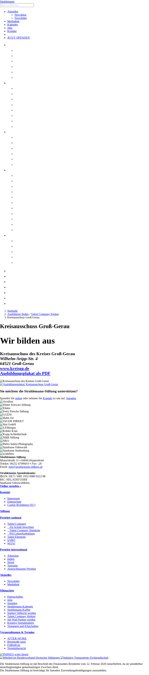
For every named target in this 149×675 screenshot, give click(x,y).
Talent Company (28, 93)
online (18, 398)
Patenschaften (15, 596)
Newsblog (20, 14)
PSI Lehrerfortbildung (33, 110)
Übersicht (24, 88)
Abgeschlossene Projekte (21, 568)
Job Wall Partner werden (21, 619)
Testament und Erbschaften (22, 626)
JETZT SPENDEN (18, 37)
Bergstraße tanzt (28, 251)
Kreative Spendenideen (20, 622)
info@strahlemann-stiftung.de (26, 466)
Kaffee (16, 298)
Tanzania (12, 565)
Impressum (13, 498)
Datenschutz (14, 501)
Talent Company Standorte (35, 104)
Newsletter (21, 18)
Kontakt (12, 31)
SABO (23, 121)
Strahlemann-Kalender (20, 606)
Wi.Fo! (11, 543)
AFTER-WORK (17, 638)
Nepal (10, 562)
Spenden (71, 398)
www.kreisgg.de (14, 368)
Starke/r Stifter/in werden (21, 613)
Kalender (12, 24)
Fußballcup (13, 645)
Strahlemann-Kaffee (18, 609)
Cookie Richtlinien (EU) (21, 504)
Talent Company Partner (45, 314)
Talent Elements (28, 115)
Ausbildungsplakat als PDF (25, 373)
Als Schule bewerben (32, 99)
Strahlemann (7, 1)
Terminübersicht (16, 648)
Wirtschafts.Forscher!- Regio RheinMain (42, 126)
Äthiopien (13, 555)
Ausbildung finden (18, 314)
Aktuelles (12, 11)
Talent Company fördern (21, 616)
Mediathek (13, 21)
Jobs (9, 27)
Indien (11, 559)
